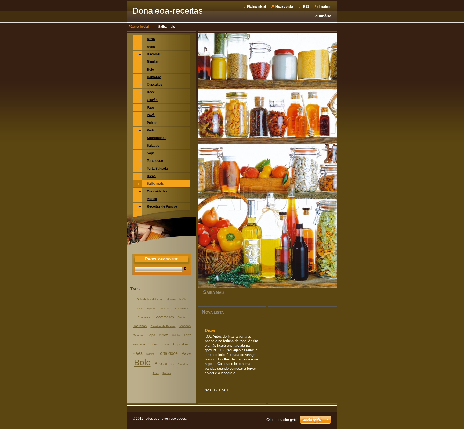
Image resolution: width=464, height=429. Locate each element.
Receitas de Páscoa (163, 326)
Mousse (171, 299)
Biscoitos (164, 363)
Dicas (210, 330)
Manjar (150, 354)
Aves (156, 373)
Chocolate (144, 317)
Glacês (182, 317)
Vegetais (151, 308)
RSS (306, 6)
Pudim (165, 344)
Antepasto (165, 308)
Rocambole (182, 308)
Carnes (139, 308)
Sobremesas (164, 317)
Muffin (182, 299)
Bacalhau (184, 364)
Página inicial (256, 6)
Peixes (166, 373)
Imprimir (325, 6)
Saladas (138, 335)
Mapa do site (284, 6)
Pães (138, 353)
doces (153, 344)
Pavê (186, 353)
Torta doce (168, 353)
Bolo (142, 362)
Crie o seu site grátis (282, 420)
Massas (185, 326)
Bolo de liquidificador (150, 299)
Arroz (163, 335)
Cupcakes (181, 344)
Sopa (151, 335)
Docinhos (140, 326)
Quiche (176, 335)
